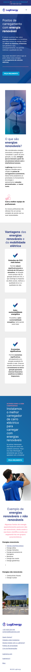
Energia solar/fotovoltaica (15, 546)
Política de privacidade (10, 645)
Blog (3, 663)
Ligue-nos (6, 2)
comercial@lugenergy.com (11, 632)
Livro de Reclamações (9, 648)
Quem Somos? (7, 637)
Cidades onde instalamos (10, 640)
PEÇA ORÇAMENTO (11, 73)
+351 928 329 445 (8, 629)
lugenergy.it (6, 658)
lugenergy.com (7, 654)
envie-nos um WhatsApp (19, 2)
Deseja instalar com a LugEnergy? (13, 643)
